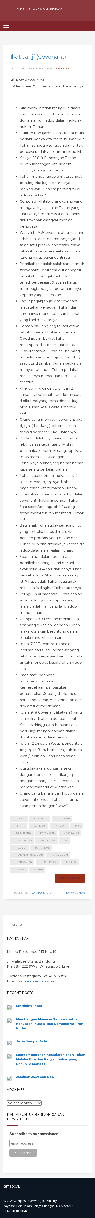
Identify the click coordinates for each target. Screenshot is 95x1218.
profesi (71, 862)
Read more (70, 878)
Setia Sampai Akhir (32, 1041)
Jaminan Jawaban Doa (35, 1077)
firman (20, 825)
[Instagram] (78, 9)
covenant (63, 818)
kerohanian (24, 840)
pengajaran (59, 854)
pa (66, 840)
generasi (40, 825)
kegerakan (71, 833)
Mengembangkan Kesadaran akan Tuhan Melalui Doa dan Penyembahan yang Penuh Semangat (50, 1059)
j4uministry (23, 833)
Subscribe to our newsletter (33, 1134)
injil (78, 825)
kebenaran (47, 833)
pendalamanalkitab (29, 854)
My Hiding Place (29, 1006)
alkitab (20, 818)
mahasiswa (48, 840)
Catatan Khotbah (43, 892)
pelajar (21, 847)
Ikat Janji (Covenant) (38, 56)
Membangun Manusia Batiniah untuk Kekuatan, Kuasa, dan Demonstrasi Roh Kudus (49, 1023)
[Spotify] (86, 9)
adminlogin (62, 68)
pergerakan (49, 862)
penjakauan (24, 862)
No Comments (75, 893)
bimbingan (41, 818)
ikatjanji (60, 825)
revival (21, 869)
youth (39, 869)
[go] (82, 925)
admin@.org (39, 981)
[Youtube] (70, 9)
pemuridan (42, 847)
